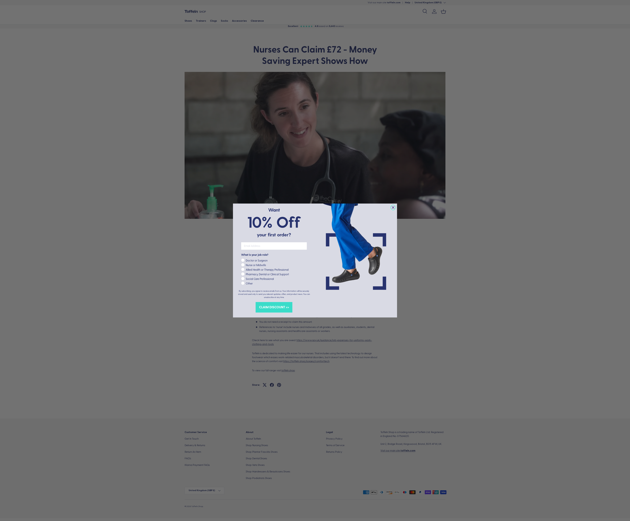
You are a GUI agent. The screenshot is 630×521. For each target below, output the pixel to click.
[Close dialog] (393, 207)
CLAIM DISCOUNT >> (274, 307)
